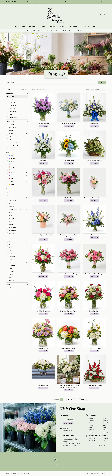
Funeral (62, 26)
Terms (86, 473)
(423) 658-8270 (11, 2)
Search (103, 82)
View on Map (69, 423)
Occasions (84, 26)
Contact (103, 2)
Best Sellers (32, 26)
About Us (86, 2)
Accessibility (97, 473)
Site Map (104, 473)
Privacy (91, 473)
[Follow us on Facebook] (56, 465)
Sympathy (53, 26)
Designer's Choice (20, 26)
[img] (107, 418)
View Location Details (100, 445)
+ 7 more (73, 445)
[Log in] (100, 14)
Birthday (43, 26)
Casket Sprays (73, 26)
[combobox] (98, 89)
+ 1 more (76, 439)
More (94, 26)
